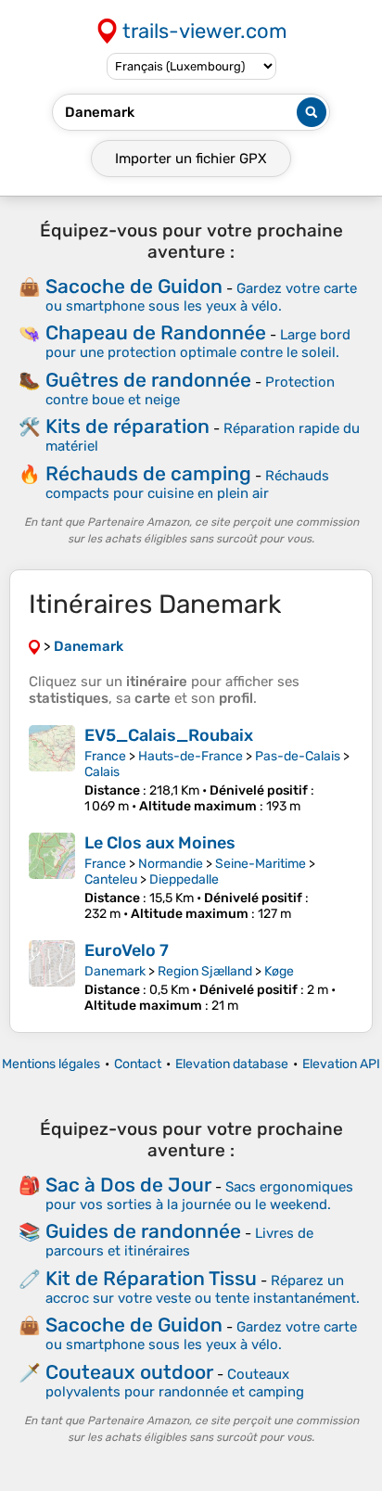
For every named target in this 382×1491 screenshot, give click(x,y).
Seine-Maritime (260, 864)
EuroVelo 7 (126, 950)
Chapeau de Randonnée (155, 332)
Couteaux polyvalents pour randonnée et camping (174, 1383)
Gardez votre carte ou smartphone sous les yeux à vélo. (201, 297)
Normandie (170, 864)
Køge (279, 971)
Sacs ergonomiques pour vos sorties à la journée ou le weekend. (199, 1196)
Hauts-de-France (190, 756)
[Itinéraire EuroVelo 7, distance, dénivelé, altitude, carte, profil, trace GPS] (52, 976)
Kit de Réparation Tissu (151, 1278)
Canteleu (110, 879)
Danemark (115, 971)
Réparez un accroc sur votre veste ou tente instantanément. (202, 1289)
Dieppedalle (184, 879)
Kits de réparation (127, 426)
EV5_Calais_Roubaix (168, 735)
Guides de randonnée (143, 1230)
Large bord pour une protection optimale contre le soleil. (197, 343)
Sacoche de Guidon (134, 286)
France (105, 756)
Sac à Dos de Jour (128, 1184)
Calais (102, 772)
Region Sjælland (205, 971)
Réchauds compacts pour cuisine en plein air (187, 484)
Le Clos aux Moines (160, 843)
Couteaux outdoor (129, 1371)
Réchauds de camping (148, 473)
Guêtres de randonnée (148, 379)
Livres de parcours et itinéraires (179, 1242)
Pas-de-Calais (297, 756)
